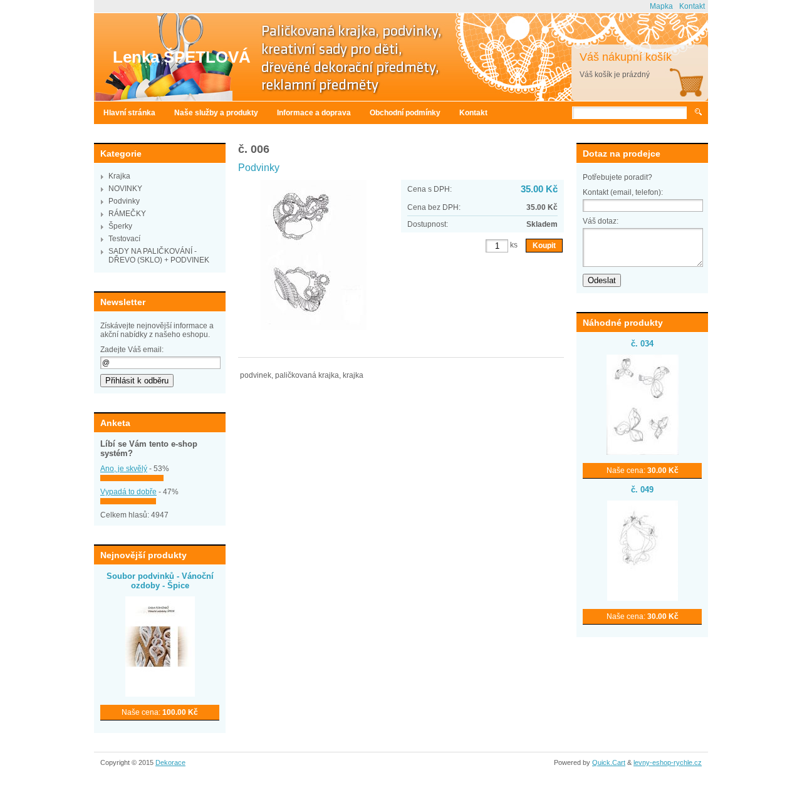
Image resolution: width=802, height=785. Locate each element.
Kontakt (692, 6)
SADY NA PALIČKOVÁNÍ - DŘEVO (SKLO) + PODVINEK (158, 255)
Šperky (120, 226)
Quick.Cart (608, 762)
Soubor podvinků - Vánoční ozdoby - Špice (160, 580)
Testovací (124, 238)
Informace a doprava (314, 112)
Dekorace (170, 762)
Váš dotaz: (600, 221)
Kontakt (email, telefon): (623, 192)
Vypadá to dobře (128, 491)
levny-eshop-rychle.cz (667, 762)
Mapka (661, 6)
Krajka (119, 176)
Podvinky (124, 201)
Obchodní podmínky (405, 112)
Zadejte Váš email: (132, 349)
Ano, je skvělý (123, 468)
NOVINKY (125, 188)
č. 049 (642, 489)
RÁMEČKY (127, 213)
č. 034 (642, 343)
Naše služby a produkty (216, 112)
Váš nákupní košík (626, 57)
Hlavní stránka (129, 112)
